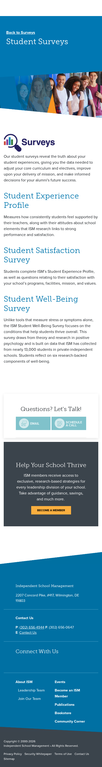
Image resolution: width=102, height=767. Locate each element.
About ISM (24, 682)
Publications (65, 705)
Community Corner (70, 721)
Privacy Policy (13, 754)
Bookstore (63, 713)
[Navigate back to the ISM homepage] (27, 9)
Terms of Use (63, 754)
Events (60, 682)
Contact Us (28, 632)
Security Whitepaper (38, 754)
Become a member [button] (51, 510)
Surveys (20, 32)
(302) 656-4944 (32, 627)
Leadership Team (31, 690)
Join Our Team (29, 699)
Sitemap (9, 759)
